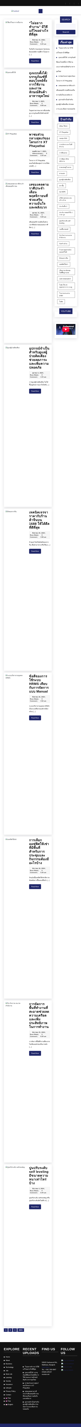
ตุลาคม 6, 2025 (37, 373)
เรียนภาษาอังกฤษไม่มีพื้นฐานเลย (64, 271)
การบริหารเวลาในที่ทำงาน (65, 146)
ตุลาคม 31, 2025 (38, 213)
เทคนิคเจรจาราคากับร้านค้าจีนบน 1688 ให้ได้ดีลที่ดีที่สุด (39, 520)
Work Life (9, 1374)
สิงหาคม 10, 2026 (38, 40)
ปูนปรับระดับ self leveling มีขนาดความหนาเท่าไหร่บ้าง (39, 1175)
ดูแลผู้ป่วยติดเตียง (65, 179)
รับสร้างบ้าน (63, 243)
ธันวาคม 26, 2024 (38, 868)
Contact (8, 1395)
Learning (9, 1377)
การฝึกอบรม (63, 153)
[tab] (41, 11)
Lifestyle (8, 1388)
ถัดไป (20, 1330)
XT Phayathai (63, 132)
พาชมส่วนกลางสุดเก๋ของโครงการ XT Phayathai (30, 1385)
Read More (36, 61)
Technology (10, 1367)
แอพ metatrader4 (65, 279)
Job (7, 1370)
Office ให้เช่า (63, 126)
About (8, 1360)
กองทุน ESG (63, 138)
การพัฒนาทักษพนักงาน (64, 160)
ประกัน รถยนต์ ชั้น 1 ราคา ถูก (66, 214)
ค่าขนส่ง (62, 173)
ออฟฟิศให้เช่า (63, 264)
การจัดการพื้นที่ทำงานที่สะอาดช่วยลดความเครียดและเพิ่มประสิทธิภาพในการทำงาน (39, 1015)
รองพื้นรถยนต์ (63, 229)
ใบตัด (61, 301)
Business (9, 1364)
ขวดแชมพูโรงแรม (65, 167)
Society (8, 1381)
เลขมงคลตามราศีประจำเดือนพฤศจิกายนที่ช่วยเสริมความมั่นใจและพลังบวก (39, 196)
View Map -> (46, 1367)
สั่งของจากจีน (63, 258)
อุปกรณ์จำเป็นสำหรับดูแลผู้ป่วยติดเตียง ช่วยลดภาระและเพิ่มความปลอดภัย (65, 104)
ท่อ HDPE (62, 192)
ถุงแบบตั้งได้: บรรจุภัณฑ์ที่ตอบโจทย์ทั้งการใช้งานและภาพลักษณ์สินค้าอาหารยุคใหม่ (39, 84)
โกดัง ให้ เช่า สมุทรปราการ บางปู (65, 286)
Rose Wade (34, 42)
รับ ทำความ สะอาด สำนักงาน (65, 236)
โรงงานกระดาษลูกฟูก (64, 294)
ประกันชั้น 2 (63, 206)
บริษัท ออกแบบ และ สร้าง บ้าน (65, 199)
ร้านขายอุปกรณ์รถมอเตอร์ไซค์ (65, 251)
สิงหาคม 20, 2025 (38, 533)
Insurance (9, 1384)
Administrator (37, 153)
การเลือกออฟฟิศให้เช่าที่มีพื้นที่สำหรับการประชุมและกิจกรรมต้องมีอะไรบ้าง (39, 851)
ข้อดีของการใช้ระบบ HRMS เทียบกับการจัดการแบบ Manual (39, 683)
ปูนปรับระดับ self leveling (64, 222)
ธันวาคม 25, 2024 (38, 1032)
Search (66, 19)
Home (8, 1357)
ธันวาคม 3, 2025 (38, 101)
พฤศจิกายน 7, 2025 (39, 151)
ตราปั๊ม (61, 186)
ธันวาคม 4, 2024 (38, 1188)
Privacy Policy (11, 1391)
